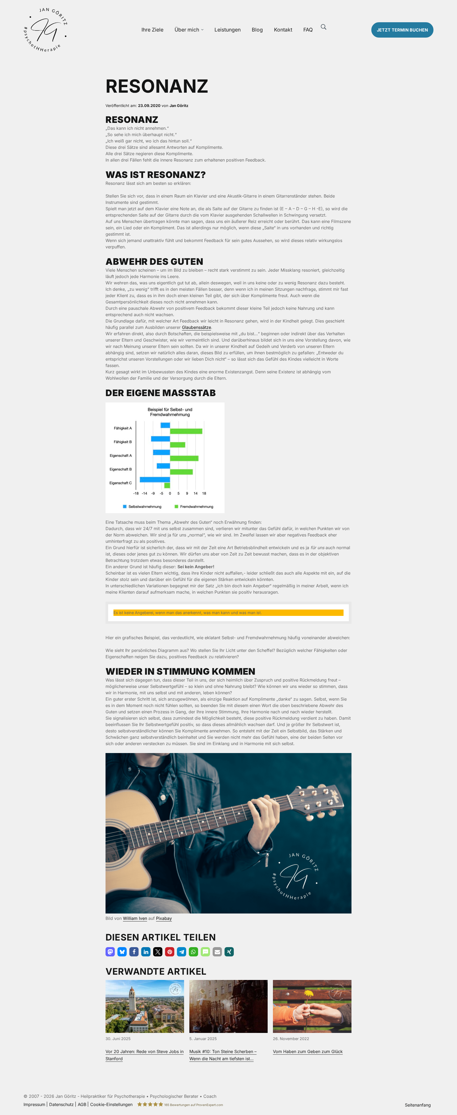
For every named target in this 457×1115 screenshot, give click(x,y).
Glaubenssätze (196, 327)
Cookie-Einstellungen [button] (111, 1104)
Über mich (187, 29)
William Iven (135, 918)
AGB (82, 1104)
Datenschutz (61, 1104)
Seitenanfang (418, 1105)
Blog (257, 29)
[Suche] (324, 27)
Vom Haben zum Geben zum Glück (308, 1051)
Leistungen (227, 29)
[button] (110, 951)
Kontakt (283, 29)
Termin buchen (402, 30)
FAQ (308, 29)
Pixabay (164, 918)
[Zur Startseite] (72, 30)
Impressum (34, 1104)
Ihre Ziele (152, 29)
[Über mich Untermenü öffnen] (202, 30)
